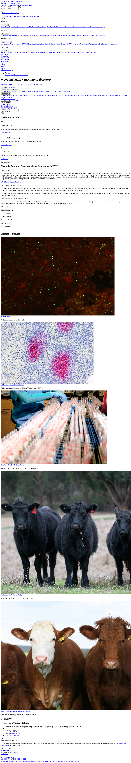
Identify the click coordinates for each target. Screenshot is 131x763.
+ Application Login (27, 5)
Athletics (13, 5)
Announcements (6, 84)
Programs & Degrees (7, 16)
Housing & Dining (18, 35)
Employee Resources (7, 106)
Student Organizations (67, 35)
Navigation (4, 87)
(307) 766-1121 (14, 752)
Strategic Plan (65, 44)
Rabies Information (6, 317)
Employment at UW (38, 761)
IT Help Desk (59, 52)
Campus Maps (38, 52)
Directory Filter (5, 111)
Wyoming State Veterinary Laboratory (16, 75)
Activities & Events (80, 35)
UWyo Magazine (74, 44)
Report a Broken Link (7, 757)
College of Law (93, 27)
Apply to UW (5, 58)
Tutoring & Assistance (53, 27)
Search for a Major (6, 27)
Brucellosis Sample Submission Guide (12, 465)
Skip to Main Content (7, 1)
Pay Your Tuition (6, 52)
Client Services (15, 91)
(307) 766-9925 (14, 735)
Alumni (18, 5)
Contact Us (23, 91)
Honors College (83, 27)
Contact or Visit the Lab (58, 95)
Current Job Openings (33, 91)
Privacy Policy (48, 761)
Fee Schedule (28, 84)
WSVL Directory (6, 102)
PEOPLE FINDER (20, 759)
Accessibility (75, 761)
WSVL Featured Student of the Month (58, 91)
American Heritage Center (41, 44)
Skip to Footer (18, 1)
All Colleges (101, 27)
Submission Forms (37, 84)
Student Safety (90, 35)
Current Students (33, 16)
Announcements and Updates (10, 89)
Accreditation (5, 761)
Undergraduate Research (87, 44)
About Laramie (5, 44)
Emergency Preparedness (24, 761)
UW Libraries (33, 27)
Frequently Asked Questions (94, 95)
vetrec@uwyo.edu (14, 733)
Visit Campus (5, 54)
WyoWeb (3, 5)
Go (2, 11)
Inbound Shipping (6, 145)
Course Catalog (42, 27)
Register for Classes (17, 52)
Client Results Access (44, 95)
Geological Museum (55, 44)
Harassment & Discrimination (62, 761)
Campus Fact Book (100, 35)
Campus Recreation (7, 35)
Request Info (5, 56)
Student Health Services (42, 35)
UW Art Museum (27, 44)
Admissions (17, 16)
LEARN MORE (6, 91)
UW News (94, 52)
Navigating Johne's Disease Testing (11, 595)
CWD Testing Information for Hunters (12, 385)
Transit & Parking (29, 35)
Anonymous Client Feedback (20, 95)
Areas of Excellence (16, 44)
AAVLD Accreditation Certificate (11, 182)
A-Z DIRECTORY (7, 759)
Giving (8, 5)
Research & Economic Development (106, 44)
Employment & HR (49, 52)
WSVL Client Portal (17, 84)
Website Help (13, 761)
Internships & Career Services (69, 27)
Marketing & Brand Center (71, 52)
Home (8, 73)
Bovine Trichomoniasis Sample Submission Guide (16, 711)
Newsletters (43, 91)
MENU (3, 18)
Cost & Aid (24, 16)
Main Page (11, 87)
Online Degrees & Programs (20, 27)
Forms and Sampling (79, 95)
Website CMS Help (85, 52)
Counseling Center (55, 35)
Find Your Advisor (28, 52)
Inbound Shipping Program (111, 95)
